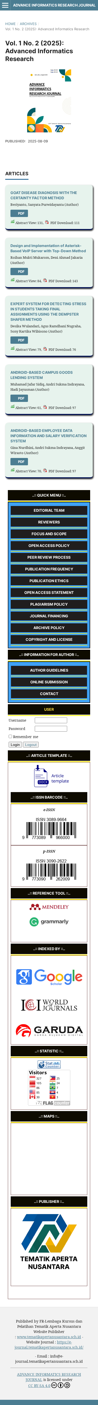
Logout (31, 745)
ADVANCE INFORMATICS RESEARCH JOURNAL (54, 5)
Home (10, 24)
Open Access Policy (49, 545)
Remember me (25, 736)
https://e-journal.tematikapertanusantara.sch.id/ (49, 1345)
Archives (28, 24)
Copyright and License (49, 639)
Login (15, 745)
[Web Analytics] (49, 1067)
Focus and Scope (49, 534)
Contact (49, 693)
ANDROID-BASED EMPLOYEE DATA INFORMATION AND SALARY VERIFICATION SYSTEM (48, 435)
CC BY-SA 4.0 (39, 1385)
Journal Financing (49, 616)
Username (17, 720)
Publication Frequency (49, 569)
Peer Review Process (49, 557)
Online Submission (49, 682)
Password (17, 728)
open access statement (49, 592)
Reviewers (49, 522)
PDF (21, 213)
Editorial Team (49, 510)
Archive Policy (49, 627)
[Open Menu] (5, 5)
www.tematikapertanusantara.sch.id (49, 1336)
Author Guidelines (49, 670)
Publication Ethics (49, 580)
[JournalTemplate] (49, 787)
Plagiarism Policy (49, 604)
